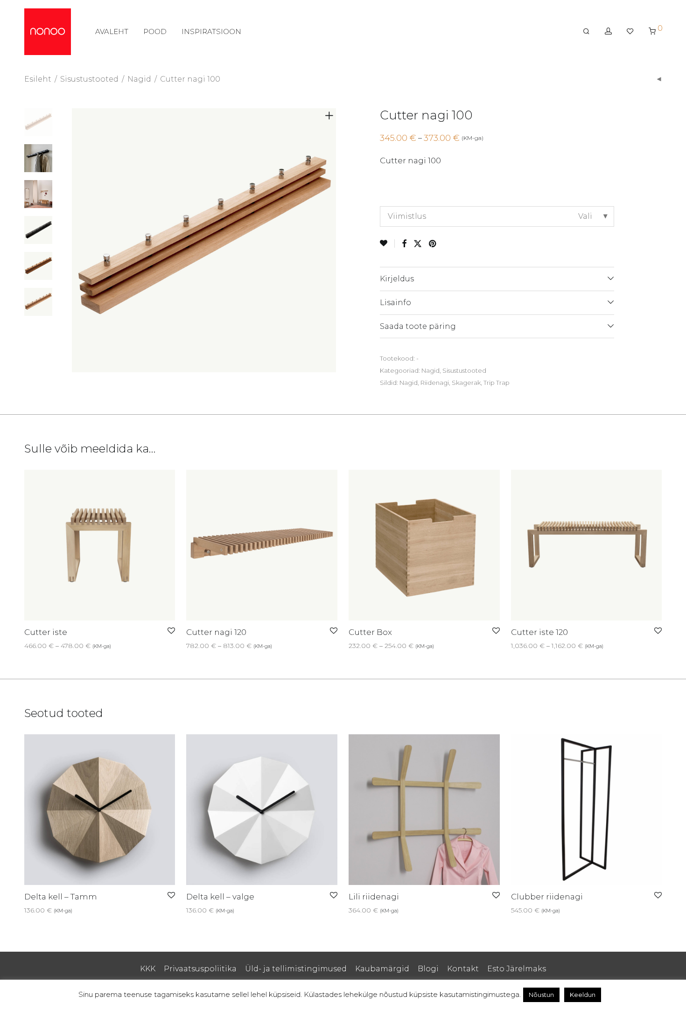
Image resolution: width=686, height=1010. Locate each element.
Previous (77, 240)
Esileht (37, 79)
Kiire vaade (54, 645)
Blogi (428, 968)
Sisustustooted (89, 79)
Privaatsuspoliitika (200, 968)
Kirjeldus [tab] (397, 278)
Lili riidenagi (374, 896)
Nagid (139, 79)
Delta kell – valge (220, 896)
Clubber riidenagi (547, 896)
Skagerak (466, 382)
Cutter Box (370, 632)
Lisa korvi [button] (198, 910)
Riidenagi (434, 382)
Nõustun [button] (541, 994)
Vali (26, 645)
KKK (147, 968)
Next (330, 240)
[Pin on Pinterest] (433, 244)
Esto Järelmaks (516, 968)
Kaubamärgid (382, 968)
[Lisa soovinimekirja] (387, 243)
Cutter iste (45, 632)
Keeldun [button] (582, 994)
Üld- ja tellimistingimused (296, 968)
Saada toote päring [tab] (418, 326)
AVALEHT (111, 31)
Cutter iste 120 (539, 632)
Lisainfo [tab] (395, 302)
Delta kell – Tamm (60, 896)
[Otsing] (586, 31)
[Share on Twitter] (417, 244)
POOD (155, 31)
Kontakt (463, 968)
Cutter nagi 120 (216, 632)
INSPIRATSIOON (211, 31)
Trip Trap (496, 382)
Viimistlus (407, 216)
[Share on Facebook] (404, 244)
